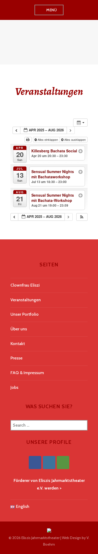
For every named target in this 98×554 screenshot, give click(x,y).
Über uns (18, 328)
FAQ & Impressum (27, 372)
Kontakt (17, 343)
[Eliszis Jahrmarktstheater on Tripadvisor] (63, 462)
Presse (16, 358)
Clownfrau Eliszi (25, 285)
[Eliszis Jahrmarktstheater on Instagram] (49, 462)
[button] (82, 216)
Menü (51, 10)
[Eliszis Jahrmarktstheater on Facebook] (35, 462)
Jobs (14, 387)
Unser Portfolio (24, 314)
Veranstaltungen (25, 299)
